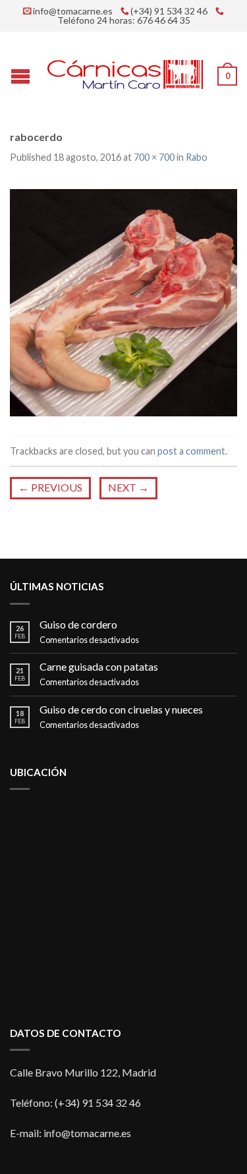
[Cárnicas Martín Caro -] (125, 71)
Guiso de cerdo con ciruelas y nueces (121, 709)
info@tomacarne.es (73, 11)
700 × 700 (154, 157)
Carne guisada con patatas (99, 666)
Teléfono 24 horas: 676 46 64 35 (123, 20)
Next (128, 487)
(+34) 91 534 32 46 (168, 11)
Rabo (196, 157)
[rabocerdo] (123, 300)
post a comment (191, 451)
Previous (50, 487)
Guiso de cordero (78, 624)
